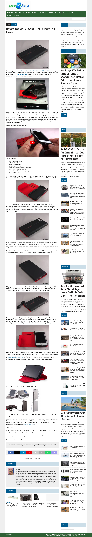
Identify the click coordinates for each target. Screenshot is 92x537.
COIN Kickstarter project (15, 357)
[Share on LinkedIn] (23, 452)
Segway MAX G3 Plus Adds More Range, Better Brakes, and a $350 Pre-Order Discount (77, 378)
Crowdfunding (9, 501)
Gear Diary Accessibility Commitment (54, 535)
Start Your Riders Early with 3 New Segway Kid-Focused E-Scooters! (73, 416)
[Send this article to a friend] (35, 452)
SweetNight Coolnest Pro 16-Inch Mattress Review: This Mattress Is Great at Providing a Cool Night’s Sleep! (77, 338)
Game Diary (57, 12)
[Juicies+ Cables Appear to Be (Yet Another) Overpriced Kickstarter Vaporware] (12, 499)
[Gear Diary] (18, 5)
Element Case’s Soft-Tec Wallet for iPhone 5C (34, 71)
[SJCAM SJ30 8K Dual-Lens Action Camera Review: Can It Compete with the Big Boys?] (65, 253)
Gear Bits (64, 393)
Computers (50, 12)
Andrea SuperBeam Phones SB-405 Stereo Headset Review (38, 505)
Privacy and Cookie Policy (80, 534)
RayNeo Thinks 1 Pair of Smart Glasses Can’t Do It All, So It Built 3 (77, 329)
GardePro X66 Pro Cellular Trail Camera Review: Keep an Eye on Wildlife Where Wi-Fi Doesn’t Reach (72, 154)
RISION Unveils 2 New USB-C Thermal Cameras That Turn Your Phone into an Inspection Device (78, 463)
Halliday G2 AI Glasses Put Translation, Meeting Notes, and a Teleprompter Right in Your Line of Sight (77, 494)
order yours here (29, 424)
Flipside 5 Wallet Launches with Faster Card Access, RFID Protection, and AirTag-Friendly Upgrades (77, 509)
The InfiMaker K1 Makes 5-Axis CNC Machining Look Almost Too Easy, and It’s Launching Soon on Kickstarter (77, 353)
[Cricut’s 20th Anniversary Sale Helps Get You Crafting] (65, 347)
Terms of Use (64, 535)
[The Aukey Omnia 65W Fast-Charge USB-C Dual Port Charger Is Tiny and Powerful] (26, 500)
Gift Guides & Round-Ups (13, 15)
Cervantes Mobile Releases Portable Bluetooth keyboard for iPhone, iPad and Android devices (52, 505)
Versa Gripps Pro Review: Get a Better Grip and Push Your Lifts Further (78, 218)
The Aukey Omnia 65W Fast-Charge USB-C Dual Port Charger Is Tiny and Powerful (26, 505)
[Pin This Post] (29, 452)
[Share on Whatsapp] (48, 452)
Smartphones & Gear (12, 12)
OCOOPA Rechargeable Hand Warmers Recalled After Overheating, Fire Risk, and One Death (78, 471)
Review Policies (63, 534)
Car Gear (28, 12)
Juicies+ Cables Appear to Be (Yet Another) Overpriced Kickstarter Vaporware (12, 505)
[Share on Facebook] (11, 452)
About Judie (48, 534)
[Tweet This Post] (17, 452)
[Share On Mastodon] (54, 452)
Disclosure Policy (70, 534)
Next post (37, 458)
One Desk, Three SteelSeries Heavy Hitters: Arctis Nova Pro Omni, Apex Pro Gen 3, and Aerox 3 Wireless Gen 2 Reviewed (77, 227)
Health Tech (34, 12)
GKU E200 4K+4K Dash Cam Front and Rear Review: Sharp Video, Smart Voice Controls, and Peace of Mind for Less (78, 195)
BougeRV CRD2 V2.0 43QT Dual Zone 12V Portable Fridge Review (77, 234)
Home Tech (21, 12)
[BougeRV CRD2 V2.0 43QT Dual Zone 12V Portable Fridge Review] (65, 237)
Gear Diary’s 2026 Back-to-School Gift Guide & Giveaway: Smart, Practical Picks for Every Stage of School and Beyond (72, 77)
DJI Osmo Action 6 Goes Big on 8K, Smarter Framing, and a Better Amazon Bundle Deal (77, 322)
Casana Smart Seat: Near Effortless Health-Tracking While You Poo (77, 485)
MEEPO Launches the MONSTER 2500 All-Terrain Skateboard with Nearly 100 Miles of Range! (77, 478)
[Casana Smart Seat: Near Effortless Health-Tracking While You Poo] (65, 487)
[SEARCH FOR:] (78, 19)
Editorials (8, 502)
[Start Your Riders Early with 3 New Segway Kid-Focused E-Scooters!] (73, 410)
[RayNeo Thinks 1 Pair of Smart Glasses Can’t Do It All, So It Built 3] (65, 331)
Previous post (28, 458)
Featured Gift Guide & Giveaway (68, 51)
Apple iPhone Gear (16, 36)
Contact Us (75, 535)
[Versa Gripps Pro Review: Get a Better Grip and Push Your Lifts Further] (65, 221)
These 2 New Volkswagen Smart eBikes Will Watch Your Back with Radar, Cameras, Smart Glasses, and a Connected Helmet (77, 361)
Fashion (71, 12)
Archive (70, 535)
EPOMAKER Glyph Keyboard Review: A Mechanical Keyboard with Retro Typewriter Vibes (77, 203)
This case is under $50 (20, 74)
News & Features (50, 501)
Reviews (21, 501)
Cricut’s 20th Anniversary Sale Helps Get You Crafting (77, 345)
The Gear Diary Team (55, 534)
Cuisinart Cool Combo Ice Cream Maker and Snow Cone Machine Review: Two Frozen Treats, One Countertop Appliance (76, 243)
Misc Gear (65, 12)
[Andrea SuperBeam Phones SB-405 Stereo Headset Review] (36, 500)
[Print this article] (42, 452)
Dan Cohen (13, 37)
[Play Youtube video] (32, 142)
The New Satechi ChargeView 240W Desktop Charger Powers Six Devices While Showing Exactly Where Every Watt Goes (77, 370)
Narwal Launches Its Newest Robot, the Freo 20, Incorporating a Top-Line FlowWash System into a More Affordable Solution (77, 456)
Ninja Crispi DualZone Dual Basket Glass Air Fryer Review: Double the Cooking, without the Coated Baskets (77, 187)
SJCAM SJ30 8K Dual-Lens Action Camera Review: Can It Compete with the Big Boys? (77, 251)
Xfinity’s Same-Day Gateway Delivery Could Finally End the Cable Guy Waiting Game (77, 502)
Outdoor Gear (42, 12)
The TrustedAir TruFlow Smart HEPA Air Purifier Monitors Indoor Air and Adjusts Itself (77, 385)
